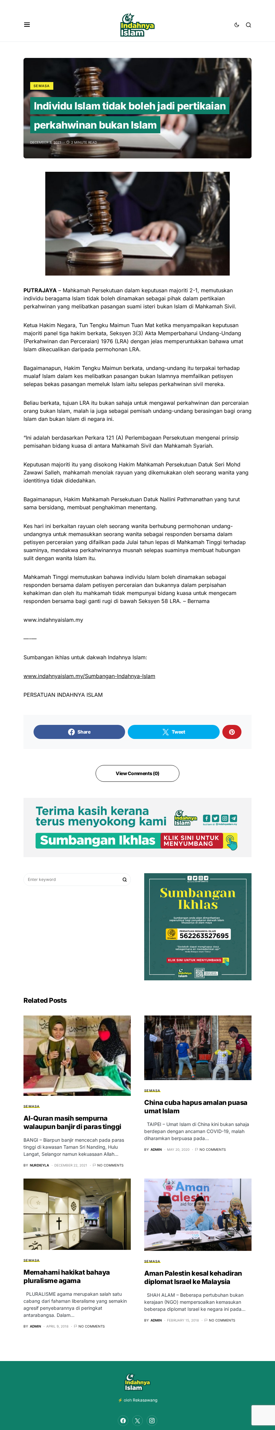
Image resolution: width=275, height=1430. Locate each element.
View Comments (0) (137, 773)
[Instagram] (152, 1420)
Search (124, 880)
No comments (110, 1165)
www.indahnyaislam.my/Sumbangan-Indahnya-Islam (89, 676)
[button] (27, 25)
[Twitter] (137, 1420)
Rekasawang (145, 1400)
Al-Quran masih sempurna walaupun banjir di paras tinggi (72, 1122)
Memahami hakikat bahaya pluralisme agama (66, 1276)
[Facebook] (123, 1420)
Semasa (42, 86)
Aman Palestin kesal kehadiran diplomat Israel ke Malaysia (193, 1277)
